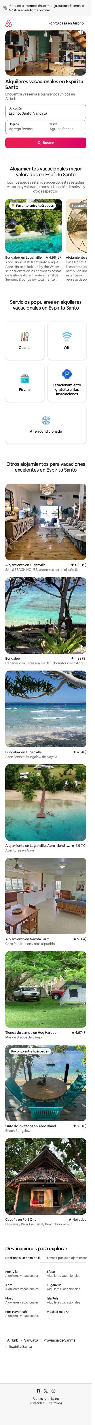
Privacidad (37, 1403)
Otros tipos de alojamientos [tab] (67, 1258)
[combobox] (46, 113)
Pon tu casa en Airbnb (66, 23)
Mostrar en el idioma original (29, 10)
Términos (55, 1403)
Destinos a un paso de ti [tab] (22, 1258)
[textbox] (25, 129)
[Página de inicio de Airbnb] (8, 23)
